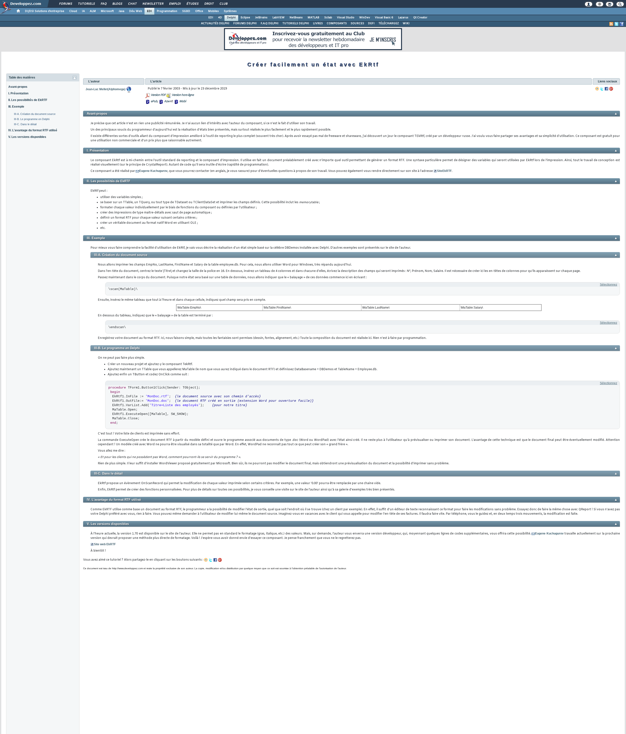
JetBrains (261, 17)
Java (121, 11)
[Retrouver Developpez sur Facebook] (622, 24)
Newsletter (153, 4)
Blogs (117, 4)
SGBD (186, 11)
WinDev (364, 17)
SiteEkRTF (444, 171)
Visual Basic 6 (384, 17)
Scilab (328, 17)
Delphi (231, 17)
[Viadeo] (597, 89)
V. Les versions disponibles (27, 137)
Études (192, 4)
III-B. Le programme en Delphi (31, 119)
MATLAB (313, 17)
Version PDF (158, 95)
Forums (65, 4)
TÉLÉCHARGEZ (389, 23)
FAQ (103, 4)
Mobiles (213, 11)
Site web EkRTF (105, 544)
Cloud (73, 11)
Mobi (182, 101)
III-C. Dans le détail (25, 124)
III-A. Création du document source (35, 113)
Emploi (174, 4)
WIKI (406, 23)
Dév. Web (135, 11)
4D (220, 17)
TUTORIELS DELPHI (295, 23)
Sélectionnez (608, 284)
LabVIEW (278, 17)
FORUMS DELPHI (245, 23)
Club (223, 4)
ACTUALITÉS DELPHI (215, 23)
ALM (93, 11)
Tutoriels (86, 4)
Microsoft (107, 11)
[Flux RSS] (611, 24)
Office (199, 11)
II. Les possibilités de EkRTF (27, 100)
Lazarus (403, 17)
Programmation (167, 11)
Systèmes (230, 11)
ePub (154, 101)
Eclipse (245, 17)
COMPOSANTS (337, 23)
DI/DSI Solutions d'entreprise (44, 11)
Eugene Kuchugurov (153, 171)
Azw (166, 101)
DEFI (371, 23)
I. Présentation (18, 93)
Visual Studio (345, 17)
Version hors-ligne (183, 95)
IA (83, 11)
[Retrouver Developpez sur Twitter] (616, 24)
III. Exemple (16, 106)
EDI (149, 11)
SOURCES (357, 23)
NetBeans (296, 17)
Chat (132, 4)
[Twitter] (602, 89)
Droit (209, 4)
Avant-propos (17, 87)
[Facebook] (606, 89)
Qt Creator (420, 17)
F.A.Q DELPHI (270, 23)
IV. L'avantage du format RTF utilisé (32, 130)
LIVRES (318, 23)
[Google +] (611, 89)
